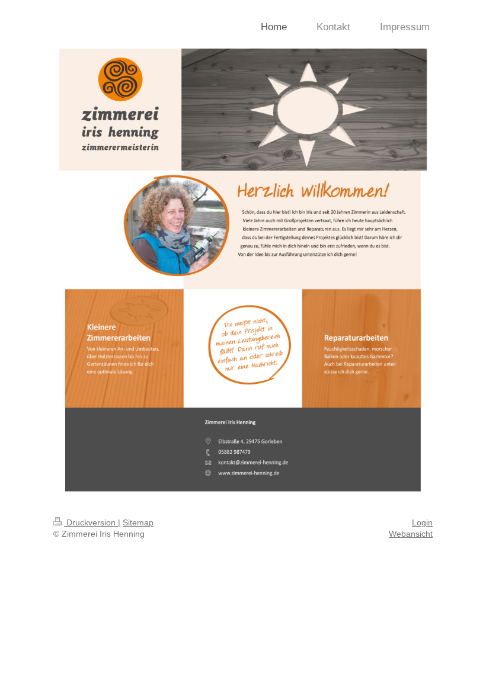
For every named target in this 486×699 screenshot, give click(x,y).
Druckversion (91, 522)
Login (422, 522)
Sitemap (138, 522)
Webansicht (411, 533)
